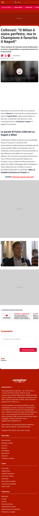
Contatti (4, 499)
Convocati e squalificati (9, 484)
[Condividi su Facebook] (5, 55)
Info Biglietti (5, 451)
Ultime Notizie (6, 440)
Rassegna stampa (7, 443)
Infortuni (4, 448)
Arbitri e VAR (5, 486)
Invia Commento (28, 350)
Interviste (29, 7)
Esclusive (4, 445)
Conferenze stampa (8, 458)
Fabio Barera (16, 55)
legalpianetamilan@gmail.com (11, 421)
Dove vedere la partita (9, 481)
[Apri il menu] (3, 2)
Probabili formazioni (8, 473)
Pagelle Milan (6, 471)
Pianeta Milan (6, 7)
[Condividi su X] (9, 55)
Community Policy (7, 504)
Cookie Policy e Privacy (9, 507)
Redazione (5, 496)
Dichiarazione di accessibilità (11, 509)
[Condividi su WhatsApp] (2, 55)
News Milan (18, 7)
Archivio (4, 501)
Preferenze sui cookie (8, 512)
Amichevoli (5, 479)
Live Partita (5, 468)
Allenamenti (5, 453)
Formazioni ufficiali (8, 476)
